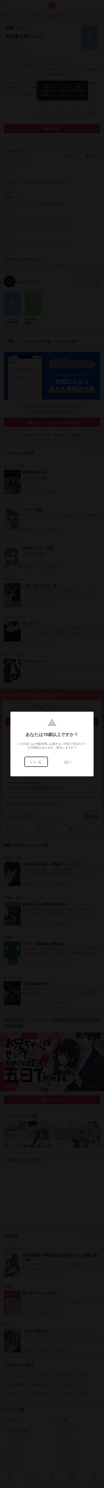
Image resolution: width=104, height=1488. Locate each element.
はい (68, 761)
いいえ (36, 761)
